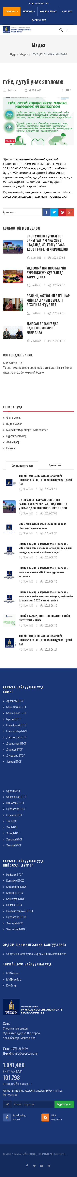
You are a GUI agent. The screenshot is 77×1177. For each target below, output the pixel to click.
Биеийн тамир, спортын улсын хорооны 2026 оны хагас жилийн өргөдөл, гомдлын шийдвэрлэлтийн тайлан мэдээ (45, 548)
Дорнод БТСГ (14, 749)
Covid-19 (10, 11)
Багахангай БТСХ (16, 887)
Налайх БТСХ (14, 905)
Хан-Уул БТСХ (14, 923)
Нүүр (13, 54)
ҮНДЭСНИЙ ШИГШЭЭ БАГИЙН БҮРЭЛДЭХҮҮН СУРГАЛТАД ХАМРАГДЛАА (46, 272)
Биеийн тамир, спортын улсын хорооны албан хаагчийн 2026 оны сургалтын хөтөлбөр (44, 572)
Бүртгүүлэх (39, 20)
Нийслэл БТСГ (14, 874)
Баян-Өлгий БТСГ (16, 707)
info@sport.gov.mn (26, 1053)
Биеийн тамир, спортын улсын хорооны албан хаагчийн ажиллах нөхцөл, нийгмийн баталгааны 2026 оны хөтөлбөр (46, 596)
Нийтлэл (11, 448)
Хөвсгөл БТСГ (14, 839)
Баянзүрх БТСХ (15, 899)
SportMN (28, 489)
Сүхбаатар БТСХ (16, 917)
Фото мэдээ (13, 418)
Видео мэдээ (14, 424)
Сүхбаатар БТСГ (16, 809)
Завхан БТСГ (14, 761)
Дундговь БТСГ (15, 755)
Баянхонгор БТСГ (16, 713)
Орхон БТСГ (13, 791)
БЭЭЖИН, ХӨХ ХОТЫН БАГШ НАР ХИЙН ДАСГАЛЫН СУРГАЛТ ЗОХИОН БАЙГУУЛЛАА (48, 300)
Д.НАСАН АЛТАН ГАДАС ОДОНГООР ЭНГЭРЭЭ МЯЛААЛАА (42, 328)
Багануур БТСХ (15, 880)
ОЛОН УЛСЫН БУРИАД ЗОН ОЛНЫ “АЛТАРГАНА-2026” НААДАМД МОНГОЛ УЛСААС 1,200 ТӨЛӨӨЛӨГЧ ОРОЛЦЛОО (47, 243)
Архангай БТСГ (15, 701)
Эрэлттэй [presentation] (55, 465)
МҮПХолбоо (13, 979)
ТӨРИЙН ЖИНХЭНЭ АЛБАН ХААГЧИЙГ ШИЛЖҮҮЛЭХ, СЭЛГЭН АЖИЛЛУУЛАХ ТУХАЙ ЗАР (45, 479)
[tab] (22, 465)
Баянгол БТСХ (14, 893)
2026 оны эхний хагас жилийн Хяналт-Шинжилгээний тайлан (43, 526)
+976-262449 (41, 3)
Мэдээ (24, 54)
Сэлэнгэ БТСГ (14, 815)
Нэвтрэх (67, 11)
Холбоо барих (48, 11)
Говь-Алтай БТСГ (16, 725)
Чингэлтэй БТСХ (15, 929)
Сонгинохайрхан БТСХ (19, 911)
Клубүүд (11, 985)
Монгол (27, 11)
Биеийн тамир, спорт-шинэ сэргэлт (27, 430)
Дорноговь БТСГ (16, 743)
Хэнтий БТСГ (14, 845)
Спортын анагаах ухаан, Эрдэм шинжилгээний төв (36, 954)
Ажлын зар (13, 442)
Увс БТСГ (11, 827)
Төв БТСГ (11, 821)
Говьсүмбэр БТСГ (16, 731)
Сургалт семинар (16, 436)
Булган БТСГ (13, 719)
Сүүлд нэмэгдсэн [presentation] (22, 465)
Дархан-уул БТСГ (16, 737)
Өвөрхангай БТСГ (16, 797)
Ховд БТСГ (12, 833)
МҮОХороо (13, 973)
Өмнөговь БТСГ (15, 803)
